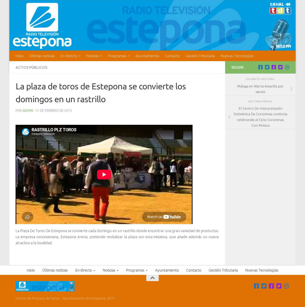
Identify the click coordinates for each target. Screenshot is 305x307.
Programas (117, 56)
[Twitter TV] (267, 67)
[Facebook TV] (260, 67)
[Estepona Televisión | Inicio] (152, 25)
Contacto (172, 56)
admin (28, 110)
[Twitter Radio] (280, 67)
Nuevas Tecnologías (237, 56)
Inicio (19, 56)
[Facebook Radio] (273, 67)
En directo (69, 56)
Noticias (92, 56)
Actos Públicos (31, 67)
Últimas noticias (42, 56)
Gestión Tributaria (200, 56)
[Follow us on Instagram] (286, 67)
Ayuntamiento (147, 56)
